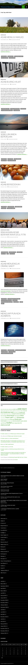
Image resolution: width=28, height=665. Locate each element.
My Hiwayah (3, 553)
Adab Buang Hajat (11, 81)
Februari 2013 (3, 623)
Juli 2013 (2, 619)
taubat (9, 423)
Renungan (3, 558)
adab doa (15, 409)
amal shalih (15, 412)
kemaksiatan (20, 417)
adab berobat (11, 409)
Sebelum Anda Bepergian (8, 135)
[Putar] (2, 377)
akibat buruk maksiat (16, 410)
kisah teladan (4, 421)
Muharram (3, 549)
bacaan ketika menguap (20, 350)
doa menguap (4, 351)
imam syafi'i (9, 417)
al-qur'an (25, 410)
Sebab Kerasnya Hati (5, 489)
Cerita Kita (3, 527)
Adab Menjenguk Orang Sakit (10, 264)
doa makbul (22, 413)
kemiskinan (2, 419)
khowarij (6, 419)
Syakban (2, 565)
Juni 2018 (3, 612)
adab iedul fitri (12, 252)
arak (18, 412)
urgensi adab (12, 57)
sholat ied (12, 253)
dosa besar (10, 415)
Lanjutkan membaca (6, 51)
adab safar (7, 410)
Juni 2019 (3, 593)
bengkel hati (22, 412)
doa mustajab (4, 415)
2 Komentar (13, 84)
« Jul (2, 657)
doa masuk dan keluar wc (7, 110)
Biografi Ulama (6, 413)
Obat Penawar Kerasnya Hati (7, 486)
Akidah (2, 520)
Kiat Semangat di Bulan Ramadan (7, 482)
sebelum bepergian (11, 160)
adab (1, 409)
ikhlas (22, 415)
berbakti (2, 413)
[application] (14, 371)
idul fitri (3, 253)
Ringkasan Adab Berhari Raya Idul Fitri (13, 233)
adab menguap (11, 350)
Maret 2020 (3, 590)
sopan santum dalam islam (7, 353)
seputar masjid (5, 57)
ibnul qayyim (17, 415)
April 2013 (3, 621)
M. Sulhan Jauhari (4, 433)
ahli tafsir (11, 410)
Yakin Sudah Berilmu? (14, 438)
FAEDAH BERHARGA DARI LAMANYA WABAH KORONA (12, 475)
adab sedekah (11, 206)
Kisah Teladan (3, 535)
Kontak (11, 446)
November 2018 (4, 602)
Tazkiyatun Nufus (4, 570)
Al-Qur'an (3, 523)
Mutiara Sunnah (4, 551)
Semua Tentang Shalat (5, 561)
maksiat (14, 421)
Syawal (7, 229)
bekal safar (4, 160)
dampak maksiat (16, 413)
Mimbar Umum (3, 544)
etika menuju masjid (19, 56)
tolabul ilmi (19, 423)
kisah (8, 419)
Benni (2, 444)
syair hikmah (3, 423)
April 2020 (3, 588)
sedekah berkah (18, 206)
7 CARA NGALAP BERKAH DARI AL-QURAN (10, 508)
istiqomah (15, 417)
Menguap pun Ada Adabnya (11, 314)
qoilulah (18, 421)
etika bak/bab (16, 110)
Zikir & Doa (3, 572)
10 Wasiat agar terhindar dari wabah (17, 433)
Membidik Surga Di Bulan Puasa (18, 441)
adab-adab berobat (5, 409)
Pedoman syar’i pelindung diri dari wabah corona (10, 497)
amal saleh (10, 412)
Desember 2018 (4, 600)
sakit (3, 303)
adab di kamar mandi (15, 108)
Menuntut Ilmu (4, 542)
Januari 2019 (3, 597)
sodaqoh (4, 208)
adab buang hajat (5, 108)
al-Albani (21, 410)
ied (7, 253)
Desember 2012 (4, 628)
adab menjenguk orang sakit (14, 298)
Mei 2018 (2, 614)
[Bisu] (23, 377)
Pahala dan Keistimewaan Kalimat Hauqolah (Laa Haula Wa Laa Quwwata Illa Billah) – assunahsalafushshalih (13, 453)
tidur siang (14, 423)
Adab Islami (3, 34)
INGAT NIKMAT (4, 479)
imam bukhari (3, 417)
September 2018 (4, 607)
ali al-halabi (4, 412)
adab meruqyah (3, 410)
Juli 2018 (2, 609)
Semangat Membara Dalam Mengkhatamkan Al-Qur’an (12, 493)
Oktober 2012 (3, 633)
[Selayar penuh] (25, 377)
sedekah (25, 421)
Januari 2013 (3, 626)
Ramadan (2, 556)
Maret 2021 (3, 583)
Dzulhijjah (2, 532)
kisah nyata (18, 419)
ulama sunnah (5, 425)
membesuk (15, 300)
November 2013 (4, 616)
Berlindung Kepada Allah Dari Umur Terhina (18, 457)
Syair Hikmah (3, 563)
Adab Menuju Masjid (12, 37)
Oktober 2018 (3, 604)
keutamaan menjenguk (6, 291)
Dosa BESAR (3, 530)
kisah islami (12, 419)
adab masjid (10, 56)
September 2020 (4, 586)
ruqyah (21, 421)
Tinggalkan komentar (15, 39)
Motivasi (2, 546)
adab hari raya (5, 252)
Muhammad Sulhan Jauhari (8, 7)
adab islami (4, 56)
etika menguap (12, 351)
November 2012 (4, 630)
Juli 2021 (2, 581)
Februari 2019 (3, 595)
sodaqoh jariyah (11, 208)
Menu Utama (26, 7)
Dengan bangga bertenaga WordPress (7, 663)
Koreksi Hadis (3, 537)
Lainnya (2, 539)
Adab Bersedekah (10, 184)
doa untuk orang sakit (6, 300)
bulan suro (10, 413)
